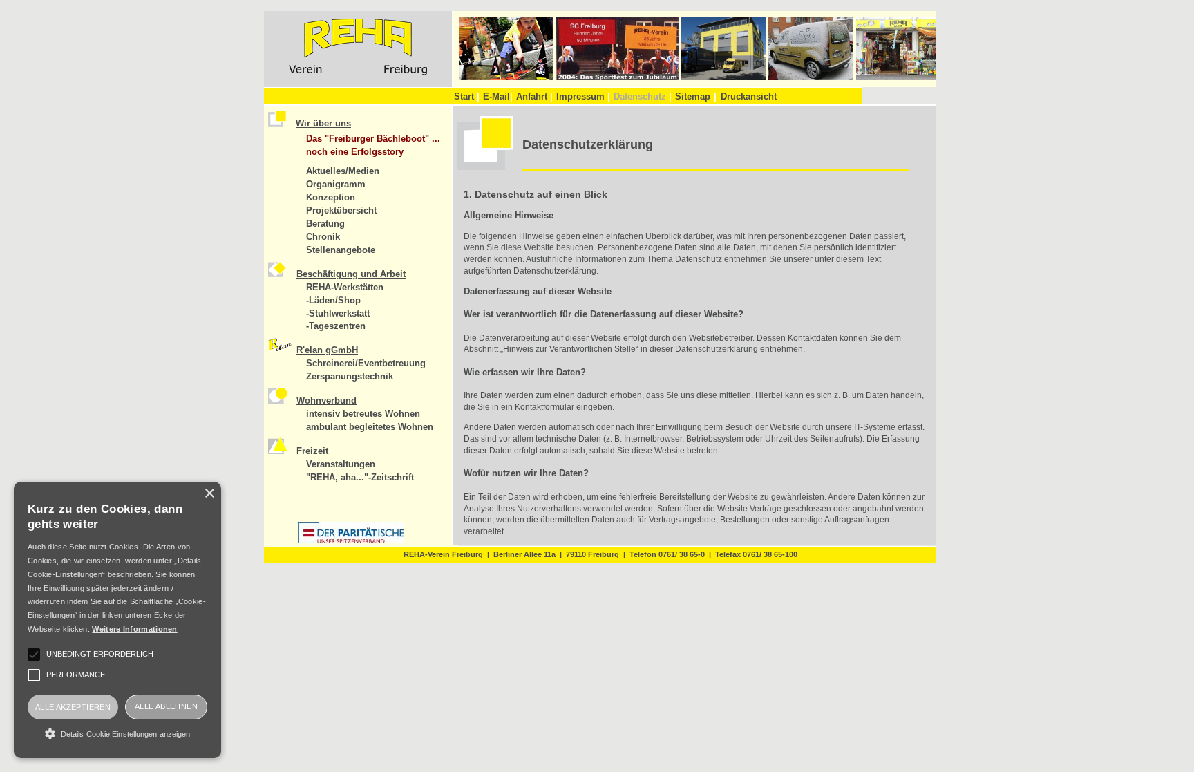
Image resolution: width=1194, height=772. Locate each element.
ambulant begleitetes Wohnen (369, 427)
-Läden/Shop (333, 300)
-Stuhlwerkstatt (338, 313)
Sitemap (692, 96)
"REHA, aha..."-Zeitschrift (360, 477)
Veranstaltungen (340, 464)
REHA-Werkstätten (344, 287)
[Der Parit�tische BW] (351, 540)
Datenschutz (643, 96)
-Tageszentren (336, 326)
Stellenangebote (340, 250)
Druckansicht (749, 96)
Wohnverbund (326, 400)
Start (467, 96)
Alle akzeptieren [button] (73, 707)
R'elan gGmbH (327, 350)
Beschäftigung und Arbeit (351, 274)
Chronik (323, 237)
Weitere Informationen (134, 629)
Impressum (583, 96)
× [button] (209, 494)
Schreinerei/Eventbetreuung (366, 363)
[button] (117, 733)
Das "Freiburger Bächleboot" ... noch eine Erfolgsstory (373, 145)
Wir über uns (323, 123)
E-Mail (498, 96)
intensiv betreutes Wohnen (363, 413)
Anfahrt (534, 96)
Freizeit (312, 451)
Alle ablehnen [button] (166, 706)
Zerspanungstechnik (349, 376)
